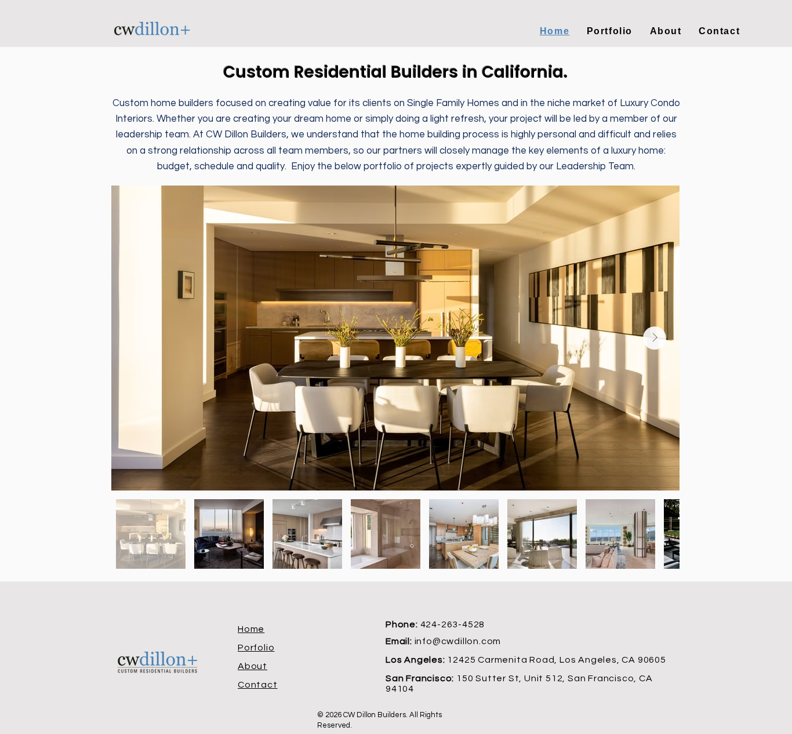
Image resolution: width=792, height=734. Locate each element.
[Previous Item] (136, 338)
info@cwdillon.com (458, 641)
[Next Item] (654, 338)
